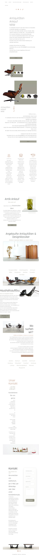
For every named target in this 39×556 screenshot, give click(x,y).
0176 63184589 (23, 47)
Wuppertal (16, 348)
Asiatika (25, 272)
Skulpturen (17, 272)
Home (6, 2)
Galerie (31, 2)
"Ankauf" (9, 312)
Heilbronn (26, 348)
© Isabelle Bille (14, 554)
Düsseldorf (18, 363)
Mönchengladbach (22, 365)
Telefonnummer (28, 481)
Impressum (19, 554)
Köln (32, 348)
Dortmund (12, 348)
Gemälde (21, 275)
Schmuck (32, 270)
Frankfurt (26, 363)
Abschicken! (30, 500)
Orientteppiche (23, 270)
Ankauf (10, 2)
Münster (31, 365)
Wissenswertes (26, 2)
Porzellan (32, 272)
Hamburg (33, 363)
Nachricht (27, 486)
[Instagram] (16, 9)
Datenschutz (24, 554)
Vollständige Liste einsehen (27, 355)
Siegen (29, 348)
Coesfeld (24, 361)
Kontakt (6, 5)
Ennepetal (20, 348)
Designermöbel (13, 270)
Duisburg (10, 363)
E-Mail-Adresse (28, 476)
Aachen (23, 348)
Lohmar (12, 365)
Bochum (17, 361)
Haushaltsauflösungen (17, 2)
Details (16, 58)
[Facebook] (18, 9)
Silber (10, 272)
